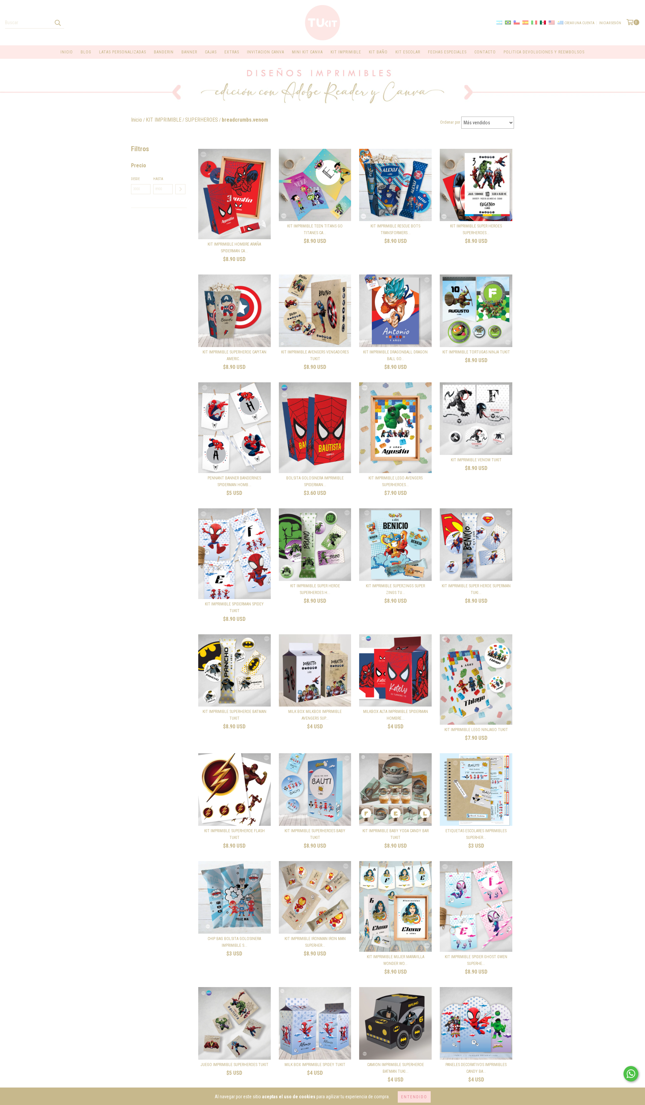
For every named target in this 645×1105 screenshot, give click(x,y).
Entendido (414, 1097)
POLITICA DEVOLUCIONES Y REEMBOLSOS (544, 52)
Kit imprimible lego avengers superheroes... (396, 481)
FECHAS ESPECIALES (447, 52)
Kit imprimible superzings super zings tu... (395, 589)
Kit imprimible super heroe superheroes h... (315, 589)
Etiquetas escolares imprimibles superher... (476, 834)
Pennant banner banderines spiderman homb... (234, 481)
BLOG (86, 52)
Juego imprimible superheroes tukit (234, 1064)
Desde (135, 179)
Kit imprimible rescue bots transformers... (395, 229)
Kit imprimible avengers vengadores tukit (315, 355)
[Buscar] (57, 22)
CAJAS (211, 52)
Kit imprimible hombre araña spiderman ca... (234, 247)
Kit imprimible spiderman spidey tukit (234, 607)
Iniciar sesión (610, 23)
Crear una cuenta (579, 23)
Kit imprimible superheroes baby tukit (315, 834)
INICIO (66, 52)
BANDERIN (164, 52)
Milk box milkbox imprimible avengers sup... (315, 715)
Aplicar (180, 189)
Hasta (158, 179)
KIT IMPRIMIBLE (346, 52)
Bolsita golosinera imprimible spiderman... (315, 481)
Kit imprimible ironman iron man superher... (315, 942)
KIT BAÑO (378, 52)
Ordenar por (450, 122)
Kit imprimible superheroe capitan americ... (234, 355)
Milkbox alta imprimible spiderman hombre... (395, 715)
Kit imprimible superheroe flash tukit (234, 834)
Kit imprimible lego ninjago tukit (476, 729)
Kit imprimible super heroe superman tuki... (476, 589)
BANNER (189, 52)
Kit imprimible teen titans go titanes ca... (315, 229)
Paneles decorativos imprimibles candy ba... (476, 1068)
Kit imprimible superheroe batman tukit (234, 715)
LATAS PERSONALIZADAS (122, 52)
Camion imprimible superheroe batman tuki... (395, 1068)
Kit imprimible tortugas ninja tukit (476, 352)
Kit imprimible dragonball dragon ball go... (395, 355)
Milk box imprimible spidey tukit (315, 1064)
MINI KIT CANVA (307, 52)
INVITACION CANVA (265, 52)
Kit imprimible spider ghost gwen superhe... (476, 960)
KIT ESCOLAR (407, 52)
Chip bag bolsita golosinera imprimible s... (234, 942)
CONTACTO (485, 52)
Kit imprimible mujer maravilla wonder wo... (395, 960)
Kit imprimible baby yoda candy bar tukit (395, 834)
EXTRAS (231, 52)
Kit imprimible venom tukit (476, 460)
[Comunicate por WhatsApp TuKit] (631, 1073)
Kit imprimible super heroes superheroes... (476, 229)
